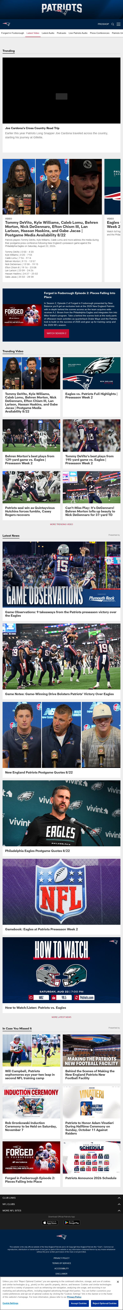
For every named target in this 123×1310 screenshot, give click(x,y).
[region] (61, 1293)
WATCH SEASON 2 (56, 333)
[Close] (117, 1281)
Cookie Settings (10, 1303)
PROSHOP (103, 24)
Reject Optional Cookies (105, 1303)
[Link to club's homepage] (6, 23)
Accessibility (61, 1268)
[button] (61, 96)
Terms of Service (61, 1263)
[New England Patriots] (61, 1237)
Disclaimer (61, 1273)
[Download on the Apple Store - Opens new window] (50, 1223)
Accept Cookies (79, 1303)
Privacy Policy (61, 1258)
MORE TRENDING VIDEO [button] (61, 524)
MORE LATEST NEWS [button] (61, 1017)
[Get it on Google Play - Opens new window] (72, 1224)
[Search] (112, 24)
